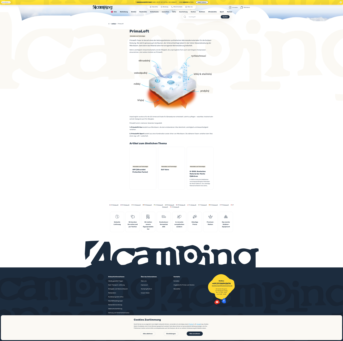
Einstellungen (171, 333)
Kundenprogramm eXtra (115, 297)
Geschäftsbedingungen (115, 301)
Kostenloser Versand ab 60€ (163, 224)
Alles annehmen (194, 333)
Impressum (144, 285)
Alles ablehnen (148, 333)
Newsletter (177, 289)
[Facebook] (224, 300)
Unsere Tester (145, 293)
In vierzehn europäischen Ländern (179, 224)
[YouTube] (217, 302)
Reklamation (112, 293)
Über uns (144, 281)
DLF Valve (165, 170)
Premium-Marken (210, 223)
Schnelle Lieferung (117, 223)
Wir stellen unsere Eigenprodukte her (148, 225)
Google (199, 324)
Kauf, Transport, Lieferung (116, 285)
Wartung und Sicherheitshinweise (118, 313)
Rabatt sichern (202, 2)
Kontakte (176, 281)
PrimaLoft (115, 205)
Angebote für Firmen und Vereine (184, 285)
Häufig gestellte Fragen (115, 281)
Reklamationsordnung (115, 305)
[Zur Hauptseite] (103, 7)
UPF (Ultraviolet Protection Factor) (140, 171)
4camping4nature (146, 289)
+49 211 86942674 (221, 283)
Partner (191, 324)
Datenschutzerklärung (115, 309)
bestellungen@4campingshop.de (222, 286)
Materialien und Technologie (137, 36)
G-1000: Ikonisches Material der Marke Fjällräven (198, 173)
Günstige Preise (195, 223)
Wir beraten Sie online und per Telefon (133, 224)
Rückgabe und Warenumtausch (118, 289)
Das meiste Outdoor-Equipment (226, 224)
